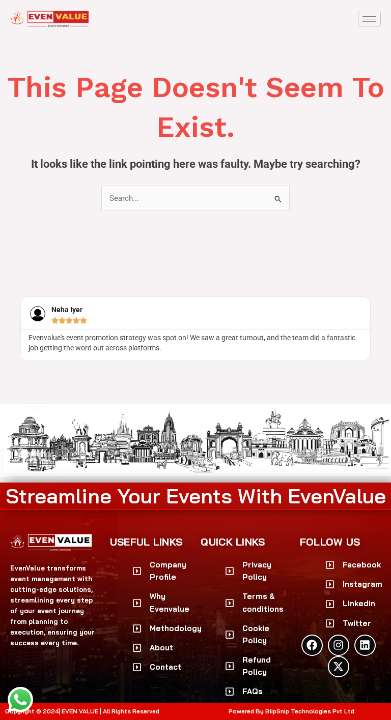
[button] (20, 328)
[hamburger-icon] (369, 19)
